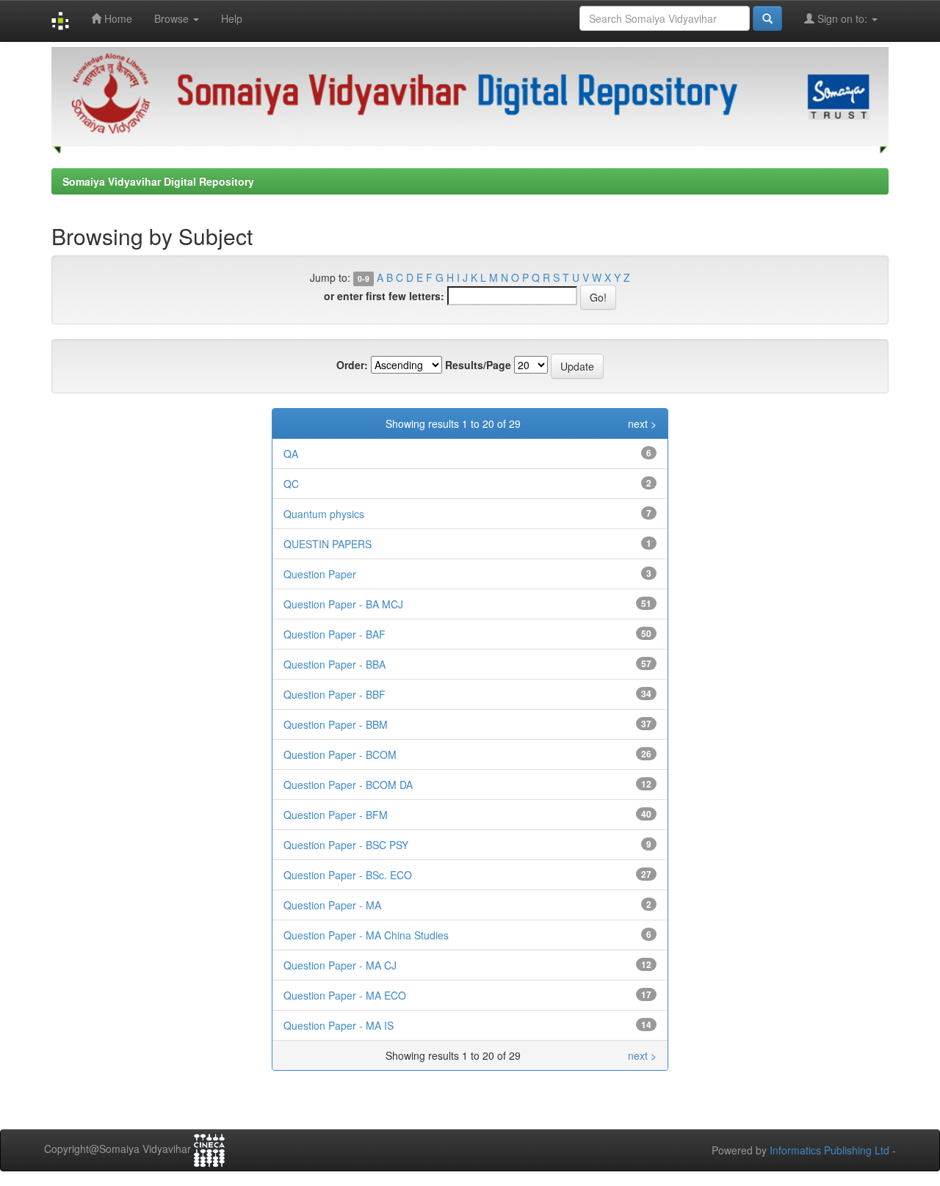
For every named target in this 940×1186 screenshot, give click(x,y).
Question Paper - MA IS (338, 1025)
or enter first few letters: (384, 295)
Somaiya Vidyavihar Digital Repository (158, 181)
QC (291, 483)
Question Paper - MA (332, 905)
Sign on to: (842, 18)
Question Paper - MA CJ (340, 965)
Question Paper (319, 574)
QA (290, 453)
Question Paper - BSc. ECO (347, 874)
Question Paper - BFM (335, 814)
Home (116, 18)
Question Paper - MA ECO (344, 995)
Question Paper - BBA (334, 664)
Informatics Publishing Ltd (829, 1150)
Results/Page (478, 364)
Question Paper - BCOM (340, 754)
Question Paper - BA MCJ (343, 604)
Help (231, 18)
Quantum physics (323, 513)
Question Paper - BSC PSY (345, 844)
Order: (352, 364)
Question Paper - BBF (334, 694)
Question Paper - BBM (335, 724)
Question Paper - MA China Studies (366, 935)
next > (642, 423)
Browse (173, 18)
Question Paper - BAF (334, 634)
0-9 (363, 278)
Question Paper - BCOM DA (348, 784)
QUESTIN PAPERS (327, 543)
